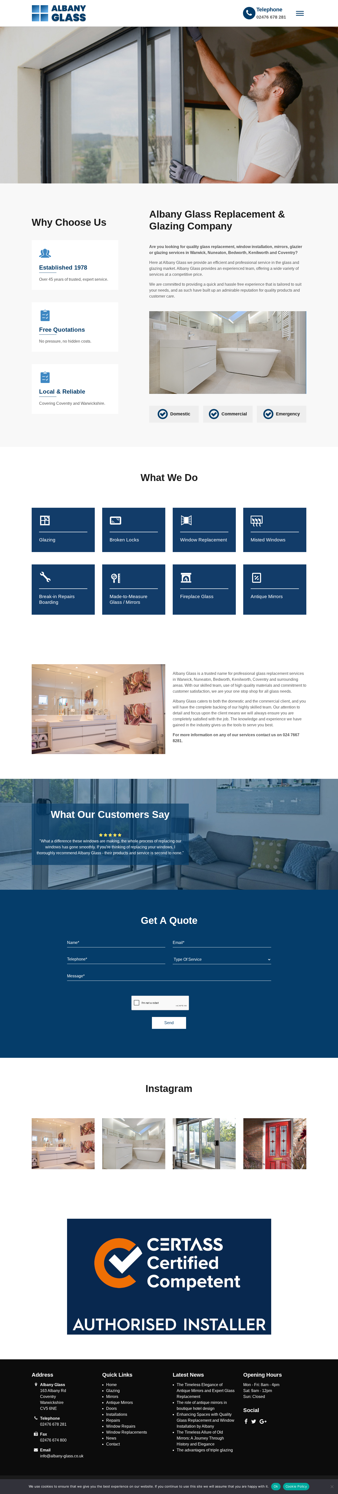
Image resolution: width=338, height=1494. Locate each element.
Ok (276, 1486)
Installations (116, 1414)
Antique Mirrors (119, 1402)
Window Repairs (120, 1426)
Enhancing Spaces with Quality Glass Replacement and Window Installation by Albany (205, 1420)
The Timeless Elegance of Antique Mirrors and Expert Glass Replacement (206, 1391)
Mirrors (112, 1396)
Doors (111, 1408)
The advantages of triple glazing (205, 1450)
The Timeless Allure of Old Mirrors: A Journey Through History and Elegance (200, 1438)
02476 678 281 (271, 17)
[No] (331, 1486)
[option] (169, 105)
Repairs (113, 1420)
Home (111, 1385)
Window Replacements (126, 1432)
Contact (113, 1444)
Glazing (113, 1391)
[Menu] (300, 13)
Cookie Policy (296, 1486)
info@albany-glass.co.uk (61, 1456)
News (111, 1438)
